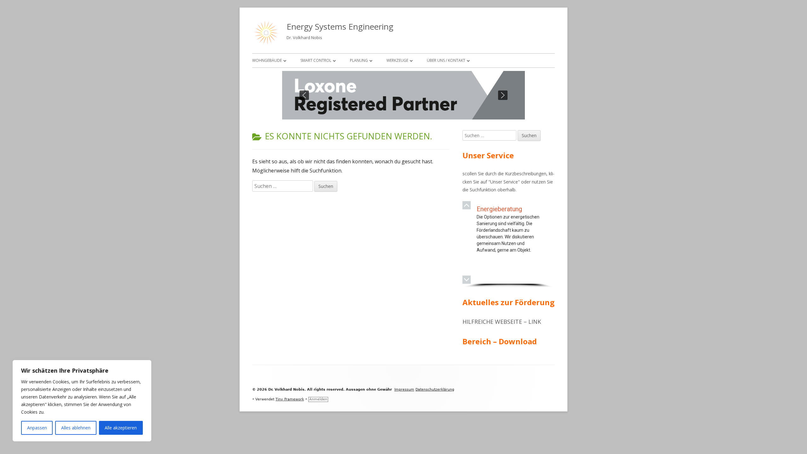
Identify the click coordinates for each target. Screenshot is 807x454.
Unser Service (504, 182)
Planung (359, 60)
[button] (304, 95)
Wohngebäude (267, 60)
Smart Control (315, 60)
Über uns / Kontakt (446, 60)
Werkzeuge (397, 60)
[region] (403, 95)
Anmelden (318, 399)
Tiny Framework (290, 399)
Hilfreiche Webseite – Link (501, 321)
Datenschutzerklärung (434, 389)
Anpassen (37, 428)
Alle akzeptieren (121, 428)
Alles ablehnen (75, 428)
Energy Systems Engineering (340, 26)
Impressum (404, 389)
